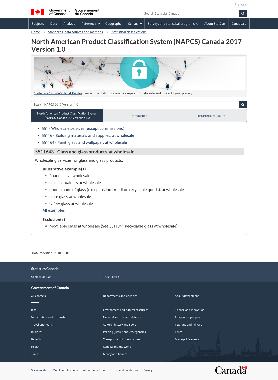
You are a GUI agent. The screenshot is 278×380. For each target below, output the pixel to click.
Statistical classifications (129, 32)
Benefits (36, 339)
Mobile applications (65, 370)
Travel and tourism (43, 324)
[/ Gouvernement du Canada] (65, 12)
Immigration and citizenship (49, 317)
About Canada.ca (94, 370)
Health (35, 346)
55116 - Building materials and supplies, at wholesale (88, 135)
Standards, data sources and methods (75, 32)
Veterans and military (188, 324)
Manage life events (187, 339)
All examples (54, 210)
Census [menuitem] (133, 24)
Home (35, 32)
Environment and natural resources (125, 310)
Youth (178, 332)
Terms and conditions (124, 370)
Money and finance (115, 354)
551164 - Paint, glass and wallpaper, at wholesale (84, 142)
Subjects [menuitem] (38, 24)
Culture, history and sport (119, 324)
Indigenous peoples (187, 317)
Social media (39, 370)
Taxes (34, 354)
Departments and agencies (120, 296)
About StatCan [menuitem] (214, 24)
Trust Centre (111, 277)
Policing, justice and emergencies (124, 332)
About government (187, 296)
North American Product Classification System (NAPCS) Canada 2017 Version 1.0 (67, 115)
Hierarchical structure (211, 115)
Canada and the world (117, 346)
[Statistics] (139, 73)
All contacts (38, 296)
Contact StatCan (41, 277)
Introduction (139, 115)
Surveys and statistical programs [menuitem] (171, 24)
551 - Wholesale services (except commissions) (83, 128)
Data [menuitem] (53, 24)
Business (37, 332)
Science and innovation (189, 310)
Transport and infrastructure (121, 339)
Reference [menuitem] (89, 24)
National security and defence (122, 317)
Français (241, 4)
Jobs (33, 310)
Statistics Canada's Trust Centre (58, 93)
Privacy (148, 370)
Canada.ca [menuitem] (238, 24)
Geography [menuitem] (113, 24)
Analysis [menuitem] (69, 24)
